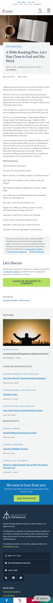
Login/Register (37, 4)
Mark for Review (38, 252)
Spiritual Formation (10, 300)
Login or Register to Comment (26, 282)
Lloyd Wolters (11, 70)
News (26, 4)
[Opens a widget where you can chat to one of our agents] (42, 599)
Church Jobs (31, 2)
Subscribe (15, 4)
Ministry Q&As (21, 2)
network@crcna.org (10, 547)
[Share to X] (20, 600)
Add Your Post (26, 498)
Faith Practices (14, 46)
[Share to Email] (33, 600)
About (21, 4)
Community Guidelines (34, 249)
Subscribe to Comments (17, 252)
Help (30, 4)
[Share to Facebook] (6, 600)
